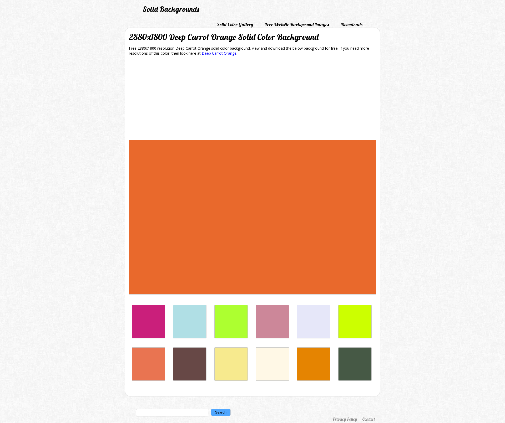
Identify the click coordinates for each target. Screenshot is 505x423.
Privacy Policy (344, 419)
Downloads (351, 25)
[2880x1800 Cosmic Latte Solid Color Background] (272, 379)
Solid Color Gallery (235, 25)
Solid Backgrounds (171, 9)
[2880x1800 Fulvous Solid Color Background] (313, 379)
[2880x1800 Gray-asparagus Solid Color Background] (355, 379)
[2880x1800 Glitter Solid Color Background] (313, 336)
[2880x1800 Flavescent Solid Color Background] (231, 379)
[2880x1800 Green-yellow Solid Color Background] (231, 336)
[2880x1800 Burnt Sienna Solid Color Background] (148, 379)
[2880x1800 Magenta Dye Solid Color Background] (148, 336)
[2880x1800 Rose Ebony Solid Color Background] (189, 379)
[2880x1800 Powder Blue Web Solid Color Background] (189, 336)
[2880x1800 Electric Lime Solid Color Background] (355, 336)
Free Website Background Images (297, 25)
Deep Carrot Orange (219, 53)
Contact (368, 419)
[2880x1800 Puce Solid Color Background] (272, 336)
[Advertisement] (252, 99)
